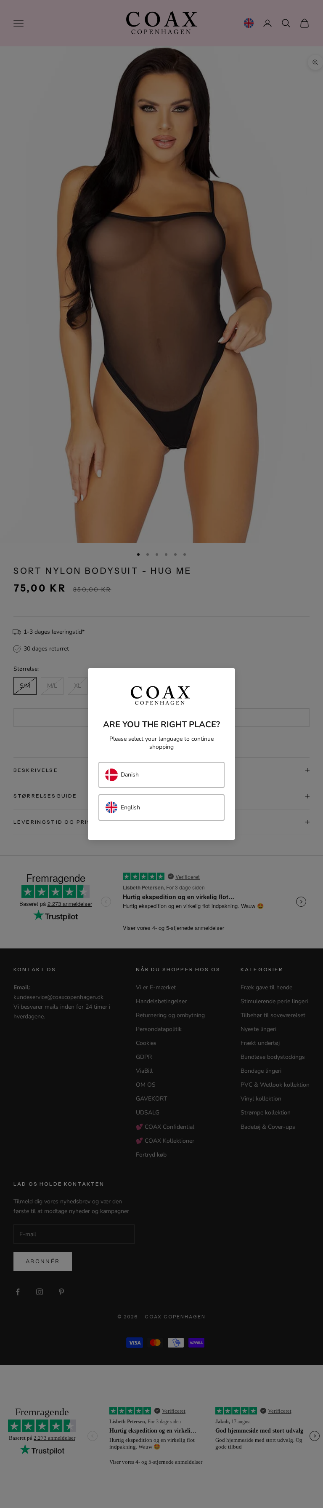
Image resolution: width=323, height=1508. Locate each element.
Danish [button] (130, 775)
